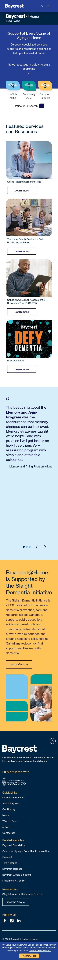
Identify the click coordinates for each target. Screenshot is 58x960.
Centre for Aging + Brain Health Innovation (26, 851)
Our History (8, 809)
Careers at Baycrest (13, 797)
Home (9, 21)
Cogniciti (7, 857)
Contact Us (8, 832)
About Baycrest (11, 803)
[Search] (42, 6)
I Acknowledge (29, 956)
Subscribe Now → (15, 901)
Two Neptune (9, 862)
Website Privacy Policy (40, 950)
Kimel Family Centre (13, 880)
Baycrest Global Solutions (16, 874)
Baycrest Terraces (12, 868)
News (5, 815)
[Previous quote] (36, 546)
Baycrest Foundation (13, 845)
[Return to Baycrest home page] (14, 6)
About (17, 21)
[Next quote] (44, 546)
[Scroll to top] (53, 741)
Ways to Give (9, 821)
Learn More (17, 664)
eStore (6, 827)
